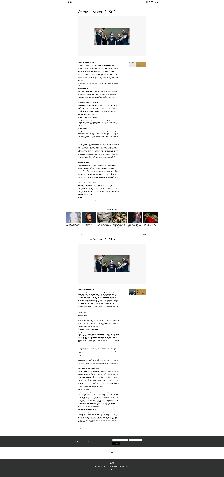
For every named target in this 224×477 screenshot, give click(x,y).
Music (79, 7)
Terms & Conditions (123, 466)
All (82, 7)
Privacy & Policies (100, 466)
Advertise (108, 466)
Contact (114, 466)
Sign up (116, 443)
